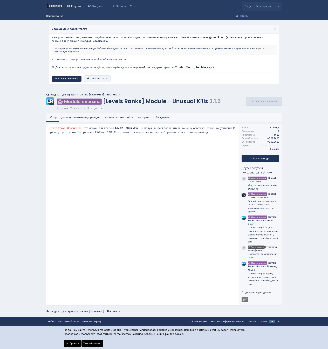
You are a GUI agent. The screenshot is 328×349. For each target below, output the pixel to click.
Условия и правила (68, 78)
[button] (105, 6)
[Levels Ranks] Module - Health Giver (262, 220)
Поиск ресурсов (54, 16)
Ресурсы (76, 6)
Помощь (251, 321)
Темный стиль (71, 321)
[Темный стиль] (278, 6)
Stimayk (63, 108)
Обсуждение (161, 117)
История (143, 117)
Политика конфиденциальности (227, 321)
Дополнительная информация (80, 117)
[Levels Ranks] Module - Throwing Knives (262, 266)
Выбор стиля (55, 321)
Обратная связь (99, 78)
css (101, 108)
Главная (263, 321)
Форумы (97, 6)
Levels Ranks (123, 128)
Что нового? (124, 6)
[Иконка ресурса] (244, 179)
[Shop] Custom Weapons (262, 195)
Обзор (53, 117)
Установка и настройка (118, 117)
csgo (94, 108)
